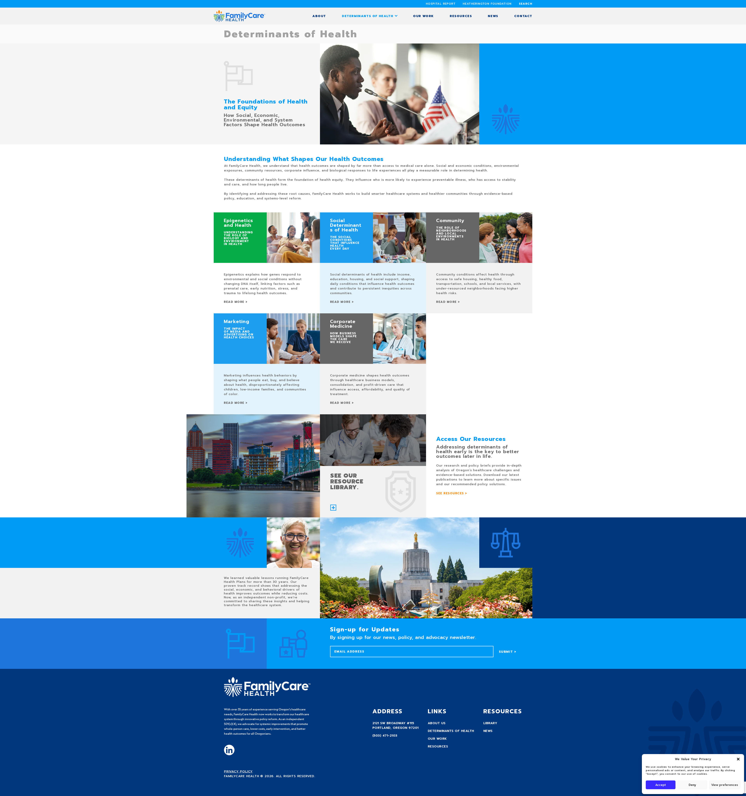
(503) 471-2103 (384, 735)
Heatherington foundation (487, 4)
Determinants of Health (367, 16)
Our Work (423, 16)
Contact (523, 16)
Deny (692, 785)
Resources (461, 16)
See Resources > (451, 493)
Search (525, 4)
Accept (660, 785)
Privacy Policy (238, 771)
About (319, 16)
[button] (738, 759)
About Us (437, 723)
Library (490, 723)
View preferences (724, 785)
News (493, 16)
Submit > (507, 651)
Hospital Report (441, 4)
